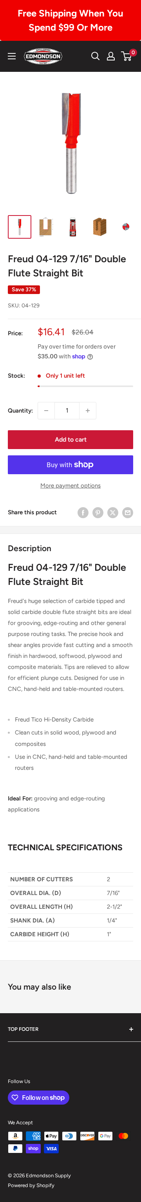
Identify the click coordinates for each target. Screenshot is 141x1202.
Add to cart (71, 439)
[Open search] (95, 56)
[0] (127, 56)
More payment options (70, 485)
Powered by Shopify (31, 1185)
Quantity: (20, 410)
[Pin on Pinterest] (97, 512)
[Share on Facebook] (83, 512)
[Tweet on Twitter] (112, 512)
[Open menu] (12, 56)
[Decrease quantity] (46, 410)
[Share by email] (127, 512)
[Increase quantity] (88, 410)
